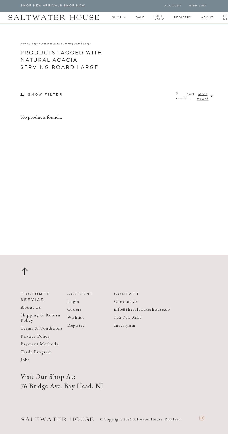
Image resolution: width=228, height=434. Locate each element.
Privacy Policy (35, 336)
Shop (117, 17)
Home (24, 43)
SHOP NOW (74, 5)
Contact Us (126, 301)
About (207, 17)
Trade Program (36, 352)
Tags (35, 43)
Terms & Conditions (41, 328)
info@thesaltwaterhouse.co (142, 309)
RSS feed (173, 419)
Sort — (191, 96)
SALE (140, 17)
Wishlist (75, 317)
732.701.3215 (128, 317)
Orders (74, 309)
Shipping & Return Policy (40, 317)
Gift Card (159, 17)
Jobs (25, 359)
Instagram (125, 325)
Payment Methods (39, 344)
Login (73, 301)
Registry (182, 17)
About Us (30, 307)
